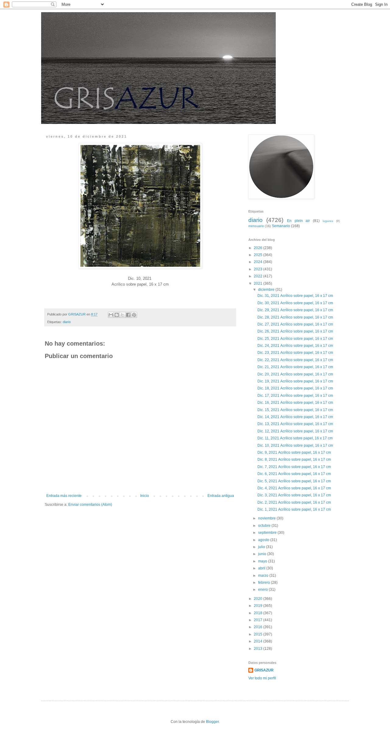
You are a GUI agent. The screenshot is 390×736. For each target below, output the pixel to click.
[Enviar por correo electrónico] (111, 315)
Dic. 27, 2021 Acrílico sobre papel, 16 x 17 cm (295, 324)
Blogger (212, 722)
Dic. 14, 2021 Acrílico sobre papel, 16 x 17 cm (295, 417)
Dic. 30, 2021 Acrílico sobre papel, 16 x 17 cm (295, 303)
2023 (258, 269)
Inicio (144, 496)
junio (262, 554)
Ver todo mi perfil (262, 678)
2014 (258, 641)
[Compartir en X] (122, 315)
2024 (258, 262)
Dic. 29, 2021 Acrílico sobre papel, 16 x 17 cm (295, 310)
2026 (258, 248)
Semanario (281, 226)
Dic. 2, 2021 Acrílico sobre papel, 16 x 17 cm (294, 502)
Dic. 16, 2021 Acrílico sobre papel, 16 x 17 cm (295, 402)
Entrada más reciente (64, 496)
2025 (258, 255)
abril (262, 568)
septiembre (268, 532)
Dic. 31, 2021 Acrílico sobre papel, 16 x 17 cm (295, 296)
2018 (258, 613)
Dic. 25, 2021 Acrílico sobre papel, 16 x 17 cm (295, 338)
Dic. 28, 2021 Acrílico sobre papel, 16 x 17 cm (295, 317)
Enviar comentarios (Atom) (90, 504)
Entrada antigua (220, 496)
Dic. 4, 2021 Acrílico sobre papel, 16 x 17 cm (294, 488)
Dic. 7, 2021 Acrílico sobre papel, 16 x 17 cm (294, 467)
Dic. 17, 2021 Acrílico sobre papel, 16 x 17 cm (295, 395)
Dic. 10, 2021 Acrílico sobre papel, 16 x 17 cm (295, 445)
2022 (258, 276)
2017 (258, 620)
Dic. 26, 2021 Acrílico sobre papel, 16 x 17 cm (295, 331)
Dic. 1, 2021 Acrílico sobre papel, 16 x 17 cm (294, 509)
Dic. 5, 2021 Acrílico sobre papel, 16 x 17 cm (294, 481)
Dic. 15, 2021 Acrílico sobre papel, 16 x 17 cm (295, 410)
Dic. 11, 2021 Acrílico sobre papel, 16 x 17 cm (295, 438)
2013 (258, 648)
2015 (258, 634)
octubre (264, 525)
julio (262, 547)
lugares (328, 221)
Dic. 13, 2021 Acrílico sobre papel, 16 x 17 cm (295, 424)
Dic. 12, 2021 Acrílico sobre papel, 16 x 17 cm (295, 431)
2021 (258, 283)
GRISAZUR (264, 670)
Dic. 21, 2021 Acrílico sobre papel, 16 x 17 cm (295, 367)
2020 (258, 599)
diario (67, 322)
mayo (263, 561)
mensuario (256, 226)
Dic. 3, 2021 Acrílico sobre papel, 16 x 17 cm (294, 495)
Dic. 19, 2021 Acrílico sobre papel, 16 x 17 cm (295, 381)
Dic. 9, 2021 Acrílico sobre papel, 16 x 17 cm (294, 452)
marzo (263, 575)
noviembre (267, 518)
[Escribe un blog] (117, 315)
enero (263, 589)
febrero (264, 582)
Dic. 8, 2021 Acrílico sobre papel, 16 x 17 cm (294, 459)
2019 (258, 606)
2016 (258, 627)
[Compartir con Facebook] (128, 315)
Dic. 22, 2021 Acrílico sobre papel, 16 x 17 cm (295, 360)
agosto (264, 540)
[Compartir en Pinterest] (134, 315)
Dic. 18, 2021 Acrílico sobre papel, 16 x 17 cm (295, 388)
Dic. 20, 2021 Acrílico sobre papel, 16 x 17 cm (295, 374)
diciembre (266, 289)
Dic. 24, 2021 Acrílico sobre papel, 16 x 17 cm (295, 345)
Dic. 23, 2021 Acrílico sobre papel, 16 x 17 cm (295, 352)
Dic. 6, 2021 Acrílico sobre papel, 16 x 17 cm (294, 474)
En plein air (298, 221)
